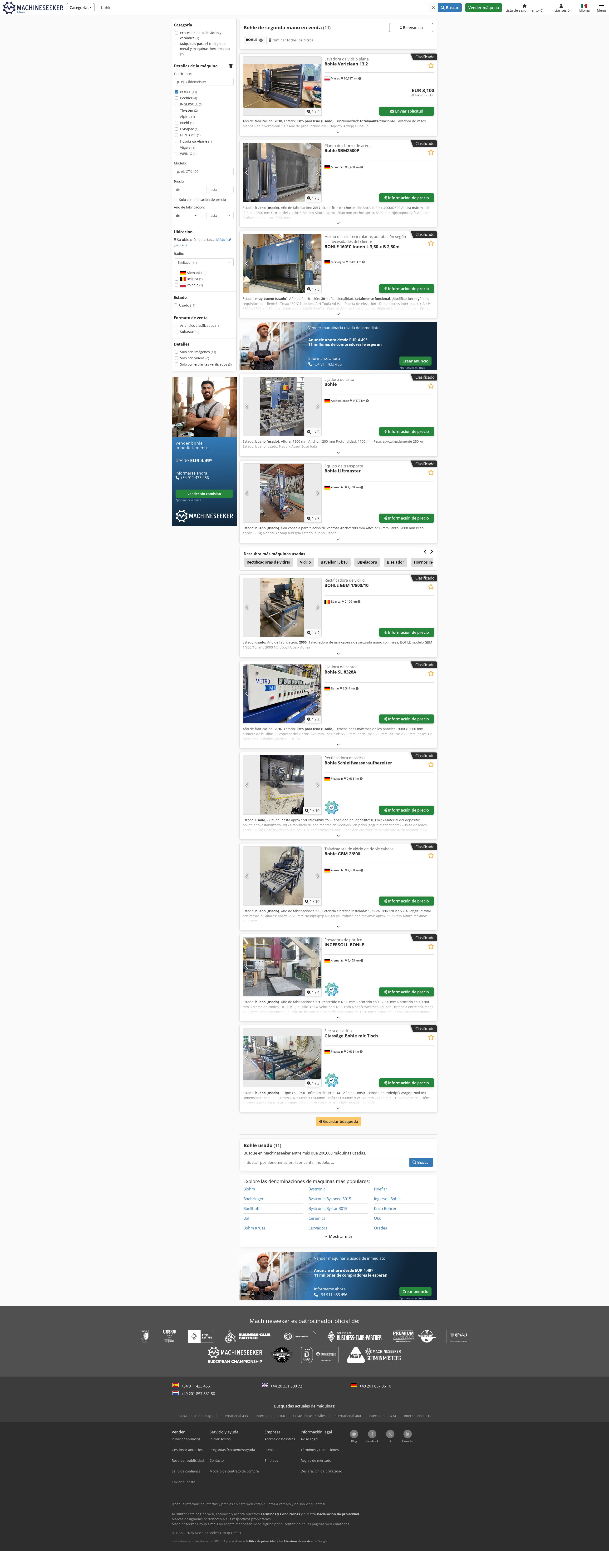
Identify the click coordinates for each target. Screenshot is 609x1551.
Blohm (249, 1189)
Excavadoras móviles (309, 1415)
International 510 (417, 1415)
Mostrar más (340, 1236)
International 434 (382, 1415)
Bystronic (317, 1189)
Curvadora (318, 1228)
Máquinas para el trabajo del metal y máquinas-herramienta (205, 48)
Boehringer (253, 1198)
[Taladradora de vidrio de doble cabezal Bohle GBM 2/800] (282, 876)
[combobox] (204, 262)
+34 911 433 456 (195, 1386)
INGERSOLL (191, 104)
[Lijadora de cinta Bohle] (282, 406)
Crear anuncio (415, 361)
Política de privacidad (261, 1541)
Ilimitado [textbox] (187, 262)
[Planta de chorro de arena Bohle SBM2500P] (282, 172)
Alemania (196, 272)
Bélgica (194, 279)
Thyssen (189, 110)
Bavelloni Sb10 (334, 562)
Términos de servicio (298, 1541)
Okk (377, 1218)
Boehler (188, 98)
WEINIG (188, 153)
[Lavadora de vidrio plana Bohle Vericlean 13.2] (282, 86)
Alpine (187, 116)
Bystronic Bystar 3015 (328, 1208)
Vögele (187, 147)
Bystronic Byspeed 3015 (330, 1198)
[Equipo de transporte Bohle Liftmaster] (282, 493)
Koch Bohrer (385, 1208)
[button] (601, 7)
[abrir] (338, 132)
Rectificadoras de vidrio (268, 562)
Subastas (189, 331)
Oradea (380, 1228)
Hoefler (380, 1189)
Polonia (194, 285)
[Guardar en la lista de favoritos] (431, 65)
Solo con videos (194, 358)
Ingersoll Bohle (387, 1198)
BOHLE (188, 91)
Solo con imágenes (198, 352)
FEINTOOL (190, 135)
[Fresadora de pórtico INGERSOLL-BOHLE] (282, 966)
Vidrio (305, 562)
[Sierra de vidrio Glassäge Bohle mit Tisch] (282, 1057)
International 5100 (270, 1415)
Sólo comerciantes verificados (206, 364)
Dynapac (189, 129)
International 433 (234, 1415)
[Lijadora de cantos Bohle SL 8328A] (282, 693)
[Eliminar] (433, 7)
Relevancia (412, 27)
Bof (246, 1218)
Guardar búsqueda (340, 1121)
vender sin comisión (204, 493)
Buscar (452, 7)
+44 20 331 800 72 (286, 1386)
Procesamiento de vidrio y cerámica (200, 35)
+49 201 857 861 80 (198, 1393)
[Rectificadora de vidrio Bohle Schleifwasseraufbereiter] (282, 784)
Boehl (187, 122)
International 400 (347, 1415)
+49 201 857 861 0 (375, 1386)
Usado (187, 305)
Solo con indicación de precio (202, 199)
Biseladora (367, 562)
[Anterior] (247, 86)
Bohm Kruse (254, 1228)
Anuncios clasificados (200, 325)
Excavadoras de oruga (195, 1415)
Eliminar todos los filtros (292, 40)
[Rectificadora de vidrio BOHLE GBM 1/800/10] (282, 607)
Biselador (395, 562)
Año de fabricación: (189, 207)
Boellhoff (251, 1208)
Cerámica (317, 1218)
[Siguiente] (317, 86)
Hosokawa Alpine (196, 141)
